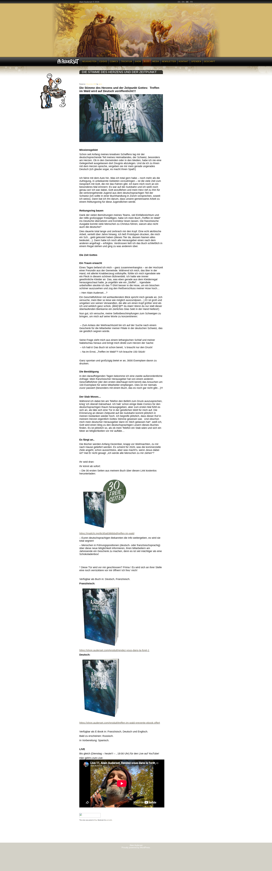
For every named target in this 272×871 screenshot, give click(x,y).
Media (155, 61)
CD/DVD (103, 61)
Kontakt (183, 61)
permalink (109, 820)
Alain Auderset (136, 845)
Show (138, 61)
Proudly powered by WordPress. (136, 847)
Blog (147, 61)
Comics (114, 61)
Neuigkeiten (89, 61)
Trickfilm (126, 61)
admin (100, 84)
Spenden (196, 61)
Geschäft (209, 61)
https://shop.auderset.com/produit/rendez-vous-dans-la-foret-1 (114, 650)
